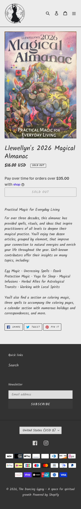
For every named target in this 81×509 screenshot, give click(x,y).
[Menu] (74, 13)
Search (13, 365)
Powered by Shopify (46, 494)
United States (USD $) (39, 430)
